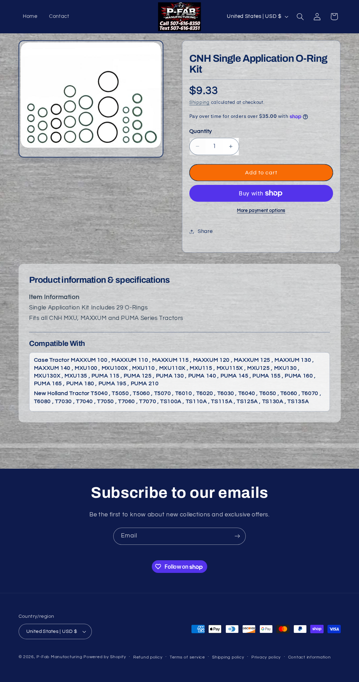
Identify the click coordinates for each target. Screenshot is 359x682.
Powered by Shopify (104, 657)
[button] (300, 16)
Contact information (309, 657)
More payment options (261, 210)
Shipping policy (228, 657)
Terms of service (187, 657)
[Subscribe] (237, 536)
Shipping (199, 102)
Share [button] (205, 231)
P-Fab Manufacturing (59, 657)
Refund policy (148, 657)
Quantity (200, 131)
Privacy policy (266, 657)
